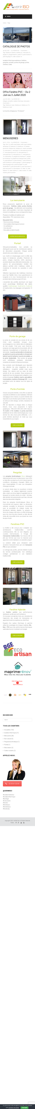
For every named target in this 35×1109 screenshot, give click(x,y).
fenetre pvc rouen (10, 105)
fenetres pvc (19, 52)
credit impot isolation (26, 144)
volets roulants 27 (13, 170)
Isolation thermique (18, 101)
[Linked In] (23, 822)
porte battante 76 (9, 160)
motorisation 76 (9, 156)
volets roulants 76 (17, 56)
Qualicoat (29, 286)
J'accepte (24, 1107)
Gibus (23, 476)
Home (4, 23)
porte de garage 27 (17, 162)
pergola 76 (5, 54)
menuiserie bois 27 (23, 152)
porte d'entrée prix (7, 162)
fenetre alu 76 (14, 146)
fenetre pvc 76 (21, 146)
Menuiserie (26, 101)
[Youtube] (21, 822)
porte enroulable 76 (19, 164)
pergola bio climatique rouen (19, 158)
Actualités (10, 101)
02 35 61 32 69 (14, 784)
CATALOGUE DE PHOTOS (16, 46)
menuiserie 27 (8, 150)
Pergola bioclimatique (11, 741)
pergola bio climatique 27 (20, 156)
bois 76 (8, 144)
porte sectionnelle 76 (16, 166)
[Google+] (18, 822)
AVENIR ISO (16, 50)
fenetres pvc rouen (7, 107)
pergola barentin (13, 54)
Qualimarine (21, 286)
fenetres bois (12, 148)
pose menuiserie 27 (27, 166)
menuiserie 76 (26, 52)
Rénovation (7, 747)
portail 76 (20, 54)
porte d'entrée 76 (27, 160)
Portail (6, 744)
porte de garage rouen (8, 164)
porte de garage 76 (7, 56)
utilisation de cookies (14, 1107)
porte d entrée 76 (27, 54)
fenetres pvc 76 (25, 105)
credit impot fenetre (15, 144)
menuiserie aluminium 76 (11, 152)
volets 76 (24, 168)
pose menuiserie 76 (8, 168)
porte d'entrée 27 (18, 160)
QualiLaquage (12, 286)
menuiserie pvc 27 (17, 154)
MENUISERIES (10, 138)
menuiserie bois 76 (7, 154)
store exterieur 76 (17, 168)
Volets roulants (9, 750)
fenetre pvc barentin (11, 52)
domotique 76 (6, 146)
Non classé (7, 738)
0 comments (24, 50)
